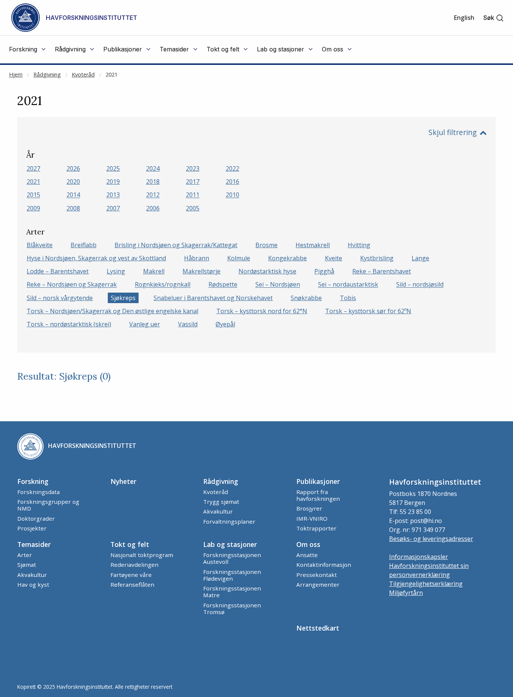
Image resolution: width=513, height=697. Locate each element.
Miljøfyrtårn (406, 593)
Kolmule (238, 258)
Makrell (153, 271)
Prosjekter (32, 528)
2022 (232, 168)
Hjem (16, 74)
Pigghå (324, 271)
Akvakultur (218, 511)
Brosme (266, 245)
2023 (192, 168)
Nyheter (123, 481)
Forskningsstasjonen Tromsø (232, 608)
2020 (73, 181)
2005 (192, 208)
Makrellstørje (201, 271)
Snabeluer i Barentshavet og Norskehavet (213, 298)
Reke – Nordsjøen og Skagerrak (72, 285)
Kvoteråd (83, 74)
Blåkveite (40, 245)
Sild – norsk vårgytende (60, 298)
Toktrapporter (316, 528)
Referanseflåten (132, 584)
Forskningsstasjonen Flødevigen (232, 575)
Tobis (348, 298)
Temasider (34, 544)
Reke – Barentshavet (381, 271)
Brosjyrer (309, 508)
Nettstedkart (317, 627)
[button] (493, 18)
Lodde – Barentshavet (58, 271)
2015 (33, 195)
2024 (153, 168)
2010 (232, 195)
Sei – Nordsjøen (277, 285)
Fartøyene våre (131, 574)
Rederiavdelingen (134, 564)
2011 (192, 195)
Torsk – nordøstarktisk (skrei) (69, 324)
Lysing (116, 271)
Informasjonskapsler (418, 557)
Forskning (32, 481)
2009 (33, 208)
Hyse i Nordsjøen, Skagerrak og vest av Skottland (96, 258)
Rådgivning (47, 74)
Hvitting (359, 245)
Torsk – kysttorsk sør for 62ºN (368, 311)
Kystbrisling (377, 258)
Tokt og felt (129, 544)
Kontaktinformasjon (323, 564)
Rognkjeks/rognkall (162, 285)
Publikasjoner (318, 481)
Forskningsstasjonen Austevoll (232, 558)
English (464, 18)
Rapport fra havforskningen (318, 495)
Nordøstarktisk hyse (267, 271)
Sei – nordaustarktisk (348, 285)
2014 (73, 195)
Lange (420, 258)
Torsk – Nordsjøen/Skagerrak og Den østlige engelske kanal (112, 311)
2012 (153, 195)
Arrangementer (317, 584)
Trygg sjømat (221, 501)
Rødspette (222, 285)
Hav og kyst (33, 584)
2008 (73, 208)
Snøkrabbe (306, 298)
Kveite (333, 258)
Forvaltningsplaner (229, 521)
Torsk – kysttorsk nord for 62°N (261, 311)
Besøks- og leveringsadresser (431, 539)
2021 (112, 74)
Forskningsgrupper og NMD (48, 505)
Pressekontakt (316, 574)
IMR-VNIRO (311, 518)
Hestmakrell (313, 245)
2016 (232, 181)
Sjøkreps (123, 298)
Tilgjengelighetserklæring (426, 584)
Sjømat (26, 564)
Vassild (188, 324)
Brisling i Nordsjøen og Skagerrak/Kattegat (176, 245)
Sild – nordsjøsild (420, 285)
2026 (73, 168)
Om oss (308, 544)
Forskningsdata (38, 492)
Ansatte (307, 555)
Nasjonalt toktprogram (141, 555)
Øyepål (225, 324)
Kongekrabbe (287, 258)
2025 (113, 168)
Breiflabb (84, 245)
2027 (33, 168)
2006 (153, 208)
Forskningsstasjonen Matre (232, 591)
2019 (113, 181)
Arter (24, 555)
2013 (113, 195)
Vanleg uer (144, 324)
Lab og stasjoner (230, 544)
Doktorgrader (36, 518)
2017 (192, 181)
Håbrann (196, 258)
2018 (153, 181)
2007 (113, 208)
